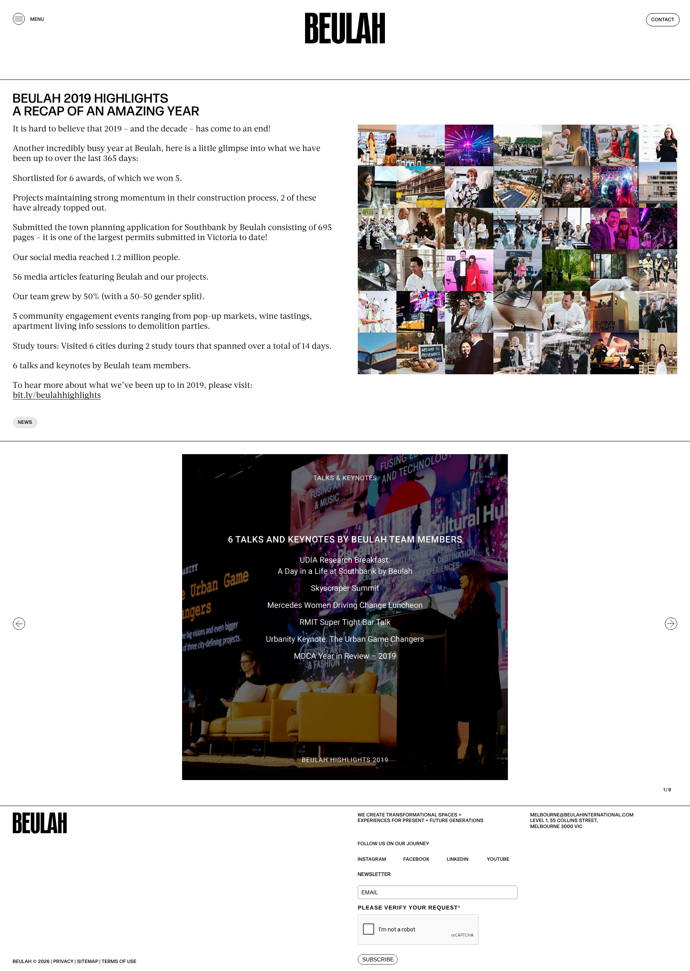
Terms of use (119, 962)
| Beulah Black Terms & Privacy (179, 962)
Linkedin (458, 859)
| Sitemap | (87, 962)
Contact (662, 20)
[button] (19, 624)
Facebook (416, 859)
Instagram (372, 859)
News (25, 422)
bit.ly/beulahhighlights (57, 396)
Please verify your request (409, 907)
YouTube (498, 859)
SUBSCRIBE (378, 959)
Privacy (64, 962)
